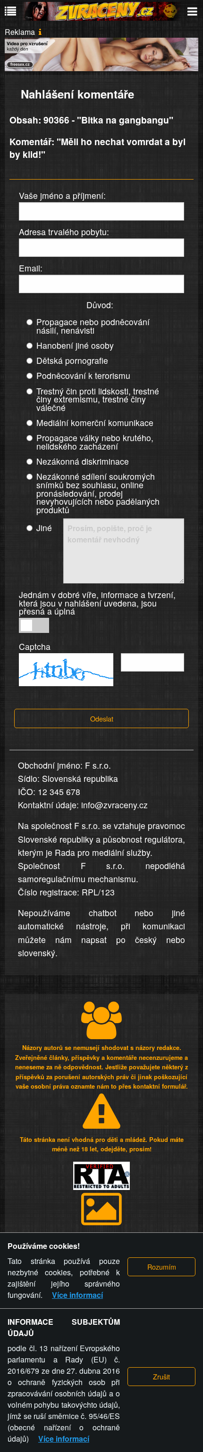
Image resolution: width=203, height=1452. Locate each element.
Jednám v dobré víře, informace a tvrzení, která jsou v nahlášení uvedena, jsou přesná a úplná (97, 603)
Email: (30, 268)
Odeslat (101, 718)
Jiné (44, 527)
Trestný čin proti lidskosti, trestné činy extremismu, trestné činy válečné (97, 399)
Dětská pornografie (72, 360)
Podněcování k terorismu (83, 375)
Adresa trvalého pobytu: (64, 232)
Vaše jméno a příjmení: (62, 195)
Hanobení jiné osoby (75, 345)
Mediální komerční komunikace (94, 422)
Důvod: (99, 305)
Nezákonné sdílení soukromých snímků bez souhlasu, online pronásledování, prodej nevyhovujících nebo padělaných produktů (98, 492)
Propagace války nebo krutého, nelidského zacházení (94, 442)
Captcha (35, 646)
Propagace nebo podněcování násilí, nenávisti (93, 326)
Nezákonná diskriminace (82, 461)
